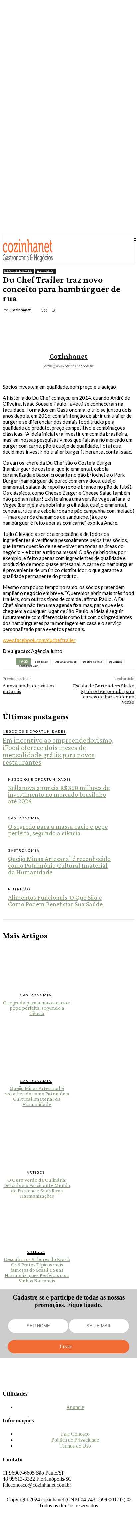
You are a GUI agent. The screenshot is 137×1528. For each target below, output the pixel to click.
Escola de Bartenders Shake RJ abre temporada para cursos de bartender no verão (103, 694)
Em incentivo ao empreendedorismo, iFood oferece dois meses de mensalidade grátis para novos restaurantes (58, 751)
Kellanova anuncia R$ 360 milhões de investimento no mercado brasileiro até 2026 (59, 794)
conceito (41, 661)
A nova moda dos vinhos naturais (28, 688)
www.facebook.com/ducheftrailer (39, 640)
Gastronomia (18, 271)
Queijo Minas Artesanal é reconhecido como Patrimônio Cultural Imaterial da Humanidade (59, 865)
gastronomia (92, 661)
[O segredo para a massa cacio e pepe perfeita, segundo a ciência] (37, 966)
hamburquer (28, 665)
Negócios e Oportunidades (34, 731)
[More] (109, 325)
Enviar (66, 1346)
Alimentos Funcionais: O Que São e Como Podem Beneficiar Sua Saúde (55, 901)
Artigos (45, 271)
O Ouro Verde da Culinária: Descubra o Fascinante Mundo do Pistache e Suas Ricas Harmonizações (36, 1188)
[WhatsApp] (85, 324)
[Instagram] (68, 1381)
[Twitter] (38, 324)
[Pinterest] (61, 324)
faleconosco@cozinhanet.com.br (37, 1485)
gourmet (115, 661)
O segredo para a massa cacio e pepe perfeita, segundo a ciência (58, 830)
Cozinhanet (20, 310)
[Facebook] (14, 324)
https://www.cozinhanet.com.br (68, 366)
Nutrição (19, 889)
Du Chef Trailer (65, 661)
